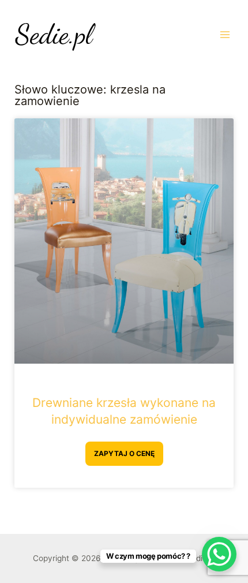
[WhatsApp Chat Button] (219, 554)
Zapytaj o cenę (124, 453)
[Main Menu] (225, 34)
